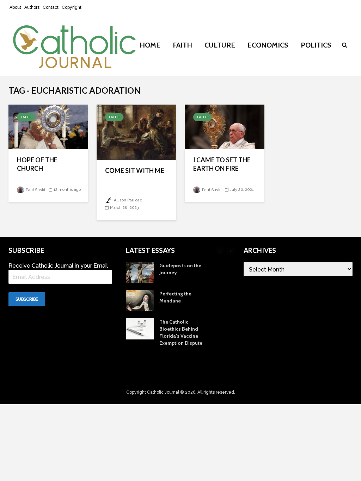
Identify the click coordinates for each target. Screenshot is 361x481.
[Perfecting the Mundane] (140, 300)
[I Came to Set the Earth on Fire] (224, 126)
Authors (31, 7)
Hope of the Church (37, 164)
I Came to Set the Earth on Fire (222, 164)
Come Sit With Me (134, 170)
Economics (267, 45)
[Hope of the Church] (48, 126)
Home (150, 45)
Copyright (71, 7)
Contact (51, 7)
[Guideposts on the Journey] (140, 272)
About (15, 7)
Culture (219, 45)
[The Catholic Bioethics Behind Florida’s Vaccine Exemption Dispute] (140, 328)
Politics (316, 45)
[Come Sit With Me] (136, 131)
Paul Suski (35, 190)
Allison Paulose (127, 200)
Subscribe (27, 299)
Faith (182, 45)
